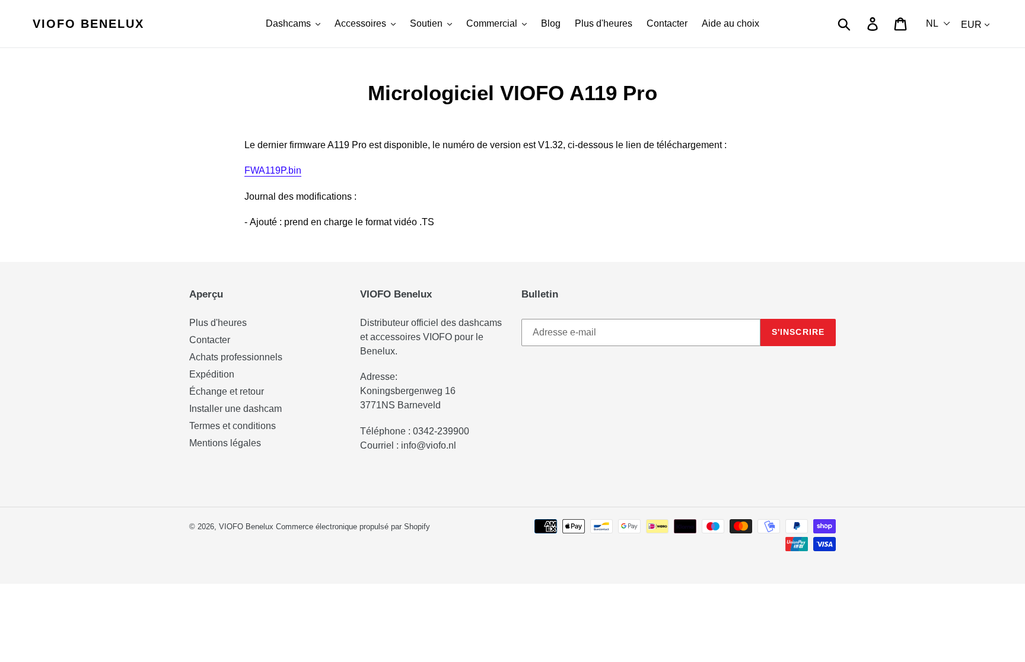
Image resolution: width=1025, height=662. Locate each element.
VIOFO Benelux (246, 526)
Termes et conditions (232, 426)
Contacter (209, 340)
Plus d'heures (218, 323)
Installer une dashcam (235, 409)
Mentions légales (225, 443)
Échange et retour (226, 391)
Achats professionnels (235, 357)
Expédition (211, 374)
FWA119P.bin (272, 170)
